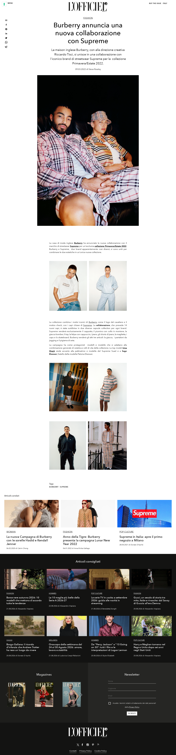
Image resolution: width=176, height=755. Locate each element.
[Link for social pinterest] (93, 745)
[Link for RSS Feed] (98, 745)
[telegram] (6, 47)
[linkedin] (6, 34)
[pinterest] (6, 29)
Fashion (88, 18)
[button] (80, 695)
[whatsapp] (6, 43)
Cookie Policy (100, 751)
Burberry (78, 243)
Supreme (74, 246)
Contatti (73, 751)
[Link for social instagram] (87, 745)
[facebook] (6, 25)
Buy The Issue (155, 3)
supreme (64, 487)
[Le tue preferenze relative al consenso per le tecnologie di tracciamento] (4, 4)
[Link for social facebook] (82, 745)
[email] (6, 20)
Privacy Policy (134, 707)
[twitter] (6, 38)
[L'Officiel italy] (88, 6)
